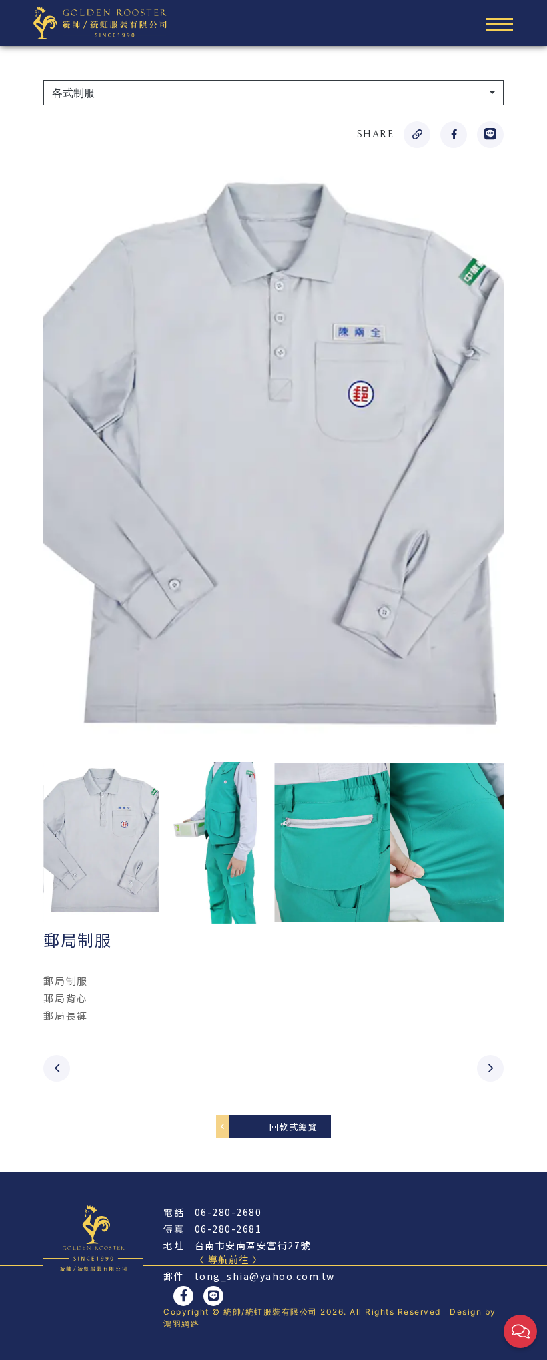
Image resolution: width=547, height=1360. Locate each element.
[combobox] (273, 92)
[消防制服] (490, 1068)
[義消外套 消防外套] (56, 1068)
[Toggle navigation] (500, 23)
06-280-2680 (228, 1212)
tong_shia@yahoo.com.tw (265, 1276)
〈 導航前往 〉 (229, 1259)
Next (513, 842)
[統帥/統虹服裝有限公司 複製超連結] (417, 134)
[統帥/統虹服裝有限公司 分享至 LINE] (490, 134)
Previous (33, 842)
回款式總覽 (293, 1126)
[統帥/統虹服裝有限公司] (100, 22)
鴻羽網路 (181, 1324)
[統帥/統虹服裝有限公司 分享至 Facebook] (453, 134)
